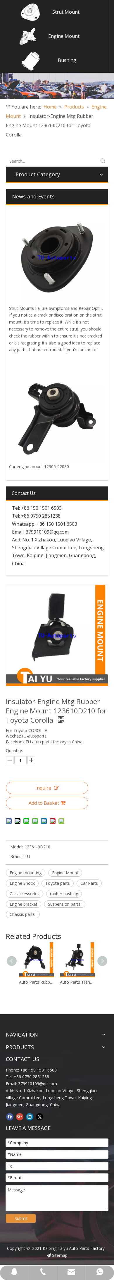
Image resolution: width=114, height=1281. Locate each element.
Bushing (67, 60)
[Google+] (19, 1116)
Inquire (43, 788)
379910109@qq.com (47, 532)
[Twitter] (39, 1116)
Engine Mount (64, 36)
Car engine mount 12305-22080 (39, 466)
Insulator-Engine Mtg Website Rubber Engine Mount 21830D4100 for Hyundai (86, 982)
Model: (16, 847)
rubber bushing (64, 893)
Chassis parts (23, 914)
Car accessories (24, 893)
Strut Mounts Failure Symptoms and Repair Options (58, 308)
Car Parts (89, 883)
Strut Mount (66, 12)
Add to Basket (44, 803)
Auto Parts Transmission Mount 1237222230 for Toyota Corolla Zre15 (45, 982)
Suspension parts (65, 904)
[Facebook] (9, 1116)
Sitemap (60, 1255)
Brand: (16, 856)
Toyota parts (57, 883)
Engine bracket (23, 904)
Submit (21, 1218)
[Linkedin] (29, 1116)
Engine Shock (22, 883)
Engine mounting (26, 872)
